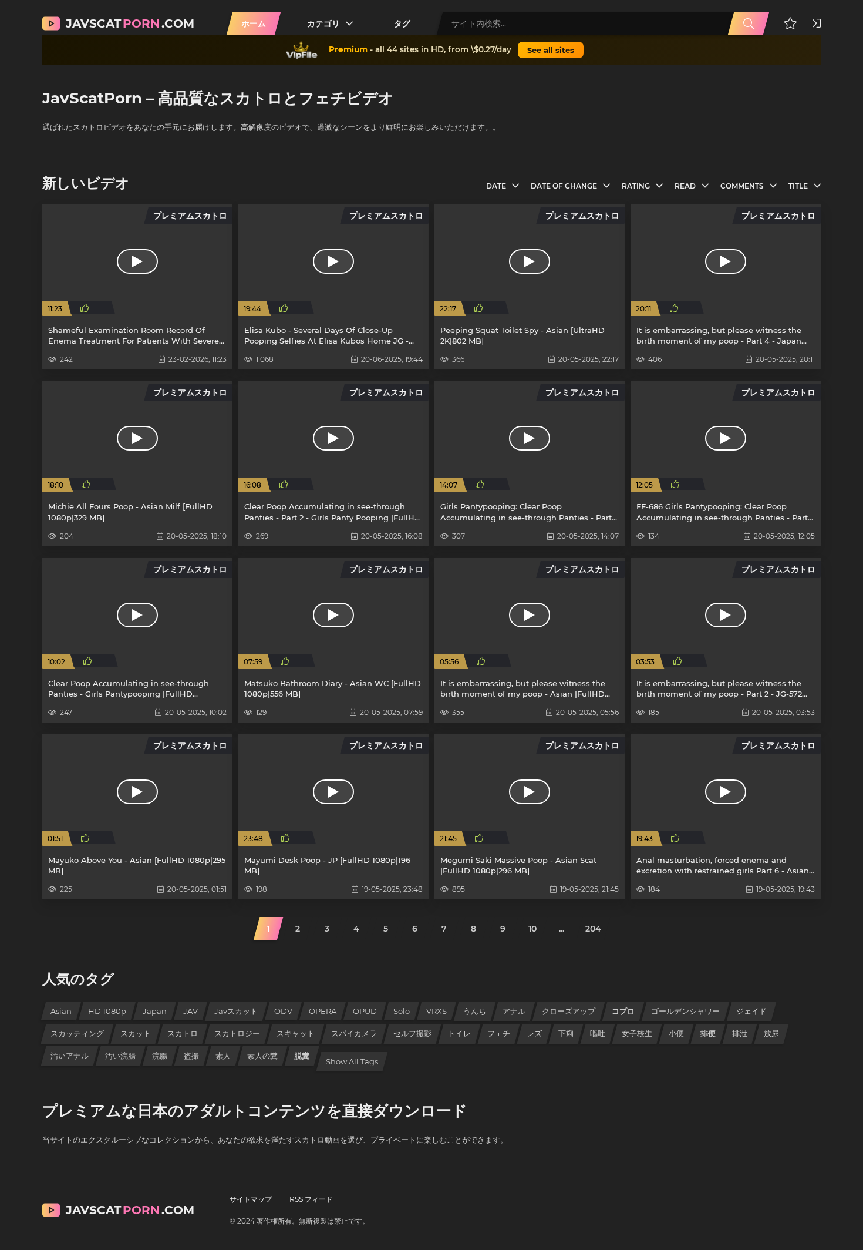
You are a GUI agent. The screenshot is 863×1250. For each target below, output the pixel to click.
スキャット (296, 1033)
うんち (474, 1011)
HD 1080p (107, 1011)
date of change (564, 186)
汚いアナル (69, 1055)
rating (636, 186)
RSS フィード (311, 1199)
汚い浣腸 (120, 1055)
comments (742, 186)
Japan (155, 1011)
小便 (676, 1033)
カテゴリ (323, 23)
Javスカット (236, 1011)
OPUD (365, 1011)
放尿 (771, 1033)
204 (593, 928)
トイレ (459, 1033)
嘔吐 (597, 1033)
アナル (514, 1011)
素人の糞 (262, 1055)
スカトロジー (237, 1033)
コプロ (623, 1011)
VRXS (436, 1011)
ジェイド (751, 1011)
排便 (708, 1033)
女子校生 (637, 1033)
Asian (61, 1011)
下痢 (566, 1033)
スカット (135, 1033)
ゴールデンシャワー (685, 1011)
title (798, 186)
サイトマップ (251, 1199)
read (685, 186)
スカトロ (182, 1033)
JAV (190, 1011)
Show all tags (352, 1061)
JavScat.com (130, 23)
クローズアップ (568, 1011)
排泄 (739, 1033)
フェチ (498, 1033)
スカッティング (77, 1033)
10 (532, 928)
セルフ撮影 (412, 1033)
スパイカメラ (354, 1033)
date (496, 186)
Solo (401, 1011)
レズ (534, 1033)
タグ (402, 23)
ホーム (253, 23)
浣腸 (159, 1055)
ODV (283, 1011)
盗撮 (191, 1055)
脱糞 (301, 1055)
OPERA (322, 1011)
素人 (223, 1055)
